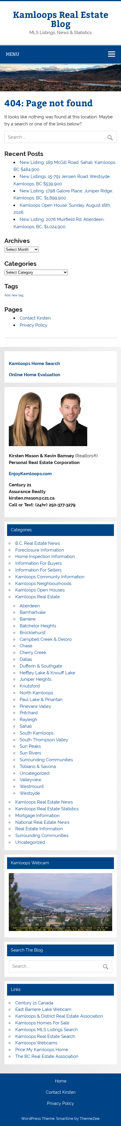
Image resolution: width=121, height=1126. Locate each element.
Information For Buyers (38, 563)
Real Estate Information (39, 828)
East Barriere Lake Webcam (43, 1009)
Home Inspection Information (45, 556)
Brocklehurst (33, 632)
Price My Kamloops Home (41, 1049)
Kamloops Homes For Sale (42, 1023)
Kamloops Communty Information (50, 576)
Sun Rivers (30, 753)
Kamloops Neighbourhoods (43, 583)
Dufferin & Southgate (41, 666)
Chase (26, 645)
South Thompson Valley (44, 739)
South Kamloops (36, 733)
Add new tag (13, 295)
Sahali (26, 726)
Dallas (26, 659)
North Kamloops (36, 692)
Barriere (28, 619)
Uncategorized (34, 773)
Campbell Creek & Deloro (46, 639)
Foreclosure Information (39, 550)
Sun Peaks (30, 746)
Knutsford (30, 686)
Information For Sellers (38, 570)
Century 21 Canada (34, 1003)
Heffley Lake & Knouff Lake (47, 672)
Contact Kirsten (35, 318)
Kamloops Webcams (36, 1043)
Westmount (32, 786)
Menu (12, 54)
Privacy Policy (33, 325)
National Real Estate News (42, 822)
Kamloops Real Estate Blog (60, 18)
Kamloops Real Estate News (44, 802)
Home (60, 1081)
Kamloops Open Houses (40, 590)
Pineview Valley (35, 706)
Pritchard (29, 712)
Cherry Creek (33, 652)
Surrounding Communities (46, 759)
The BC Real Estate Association (46, 1056)
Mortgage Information (37, 815)
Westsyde (30, 793)
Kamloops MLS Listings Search (46, 1029)
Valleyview (30, 779)
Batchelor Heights (38, 625)
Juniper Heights (35, 679)
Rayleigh (28, 719)
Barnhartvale (33, 612)
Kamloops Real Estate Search (45, 1036)
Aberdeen (30, 606)
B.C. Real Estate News (37, 543)
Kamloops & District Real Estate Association (59, 1016)
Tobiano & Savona (38, 766)
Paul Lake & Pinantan (41, 699)
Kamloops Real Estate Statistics (47, 808)
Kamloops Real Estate (37, 596)
